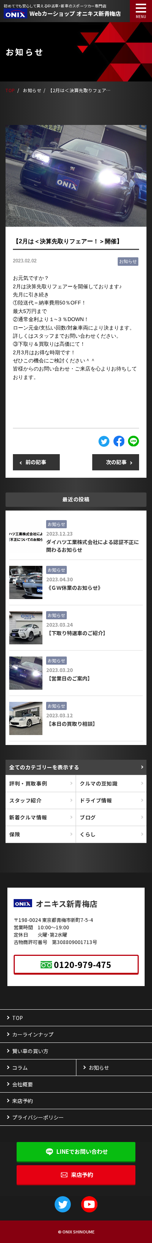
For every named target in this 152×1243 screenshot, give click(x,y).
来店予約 (82, 1174)
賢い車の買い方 (30, 1051)
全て (44, 767)
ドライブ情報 (96, 800)
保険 (14, 834)
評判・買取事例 (28, 783)
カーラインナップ (32, 1034)
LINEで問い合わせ (82, 1151)
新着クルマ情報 (28, 817)
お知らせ (128, 261)
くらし (88, 834)
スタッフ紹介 (25, 800)
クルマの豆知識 (98, 783)
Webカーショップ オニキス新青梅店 (75, 13)
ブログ (88, 817)
